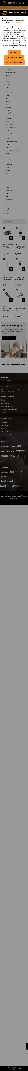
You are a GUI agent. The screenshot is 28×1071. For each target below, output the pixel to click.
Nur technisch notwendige (14, 62)
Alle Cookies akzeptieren (14, 57)
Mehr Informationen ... (16, 22)
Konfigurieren (14, 52)
